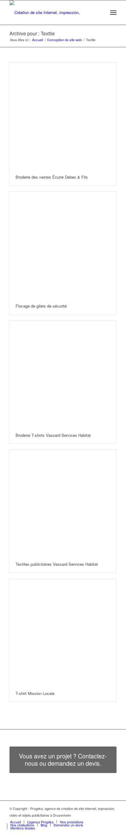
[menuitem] (100, 12)
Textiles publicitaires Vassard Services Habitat (57, 564)
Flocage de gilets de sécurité (41, 306)
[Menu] (113, 12)
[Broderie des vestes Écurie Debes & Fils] (62, 115)
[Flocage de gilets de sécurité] (62, 244)
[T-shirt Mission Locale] (62, 632)
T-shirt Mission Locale (35, 693)
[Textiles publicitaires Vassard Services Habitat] (62, 503)
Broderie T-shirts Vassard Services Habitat (53, 435)
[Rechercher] (100, 12)
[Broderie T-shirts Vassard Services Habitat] (62, 374)
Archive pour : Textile (32, 33)
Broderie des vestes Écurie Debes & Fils (52, 177)
